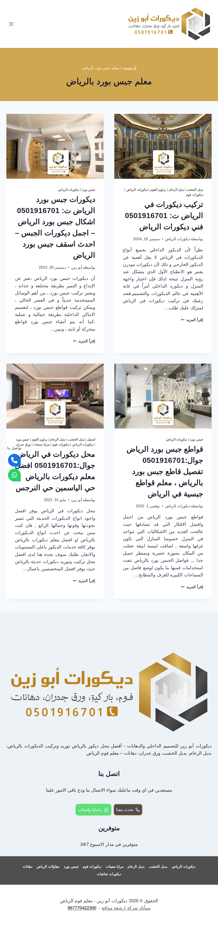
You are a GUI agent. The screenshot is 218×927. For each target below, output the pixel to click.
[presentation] (163, 146)
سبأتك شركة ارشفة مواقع (126, 908)
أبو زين (76, 267)
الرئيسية (130, 68)
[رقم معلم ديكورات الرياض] (14, 460)
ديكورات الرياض (137, 190)
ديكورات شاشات (109, 874)
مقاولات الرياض (48, 866)
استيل (91, 439)
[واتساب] (14, 475)
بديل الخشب (194, 190)
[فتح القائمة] (11, 24)
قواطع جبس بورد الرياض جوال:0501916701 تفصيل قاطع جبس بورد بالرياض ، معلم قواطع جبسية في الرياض (165, 471)
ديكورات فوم (194, 195)
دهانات (27, 866)
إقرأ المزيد (192, 320)
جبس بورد (88, 190)
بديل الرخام (176, 190)
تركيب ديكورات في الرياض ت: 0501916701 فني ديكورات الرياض (164, 215)
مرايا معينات (41, 444)
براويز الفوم (158, 190)
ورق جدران (23, 444)
